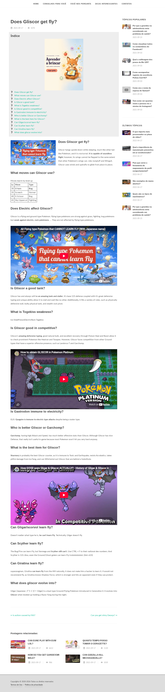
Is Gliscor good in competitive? (28, 109)
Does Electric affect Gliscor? (27, 99)
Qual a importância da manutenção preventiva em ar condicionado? (143, 150)
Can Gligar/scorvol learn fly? (27, 122)
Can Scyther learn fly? (24, 126)
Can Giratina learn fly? (24, 129)
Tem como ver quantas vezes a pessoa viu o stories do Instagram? (143, 103)
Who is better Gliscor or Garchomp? (30, 116)
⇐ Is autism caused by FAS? (23, 615)
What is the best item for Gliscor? (29, 119)
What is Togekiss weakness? (27, 106)
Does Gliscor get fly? (23, 92)
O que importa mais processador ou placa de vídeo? (142, 134)
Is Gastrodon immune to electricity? (30, 112)
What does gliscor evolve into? (28, 132)
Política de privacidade (34, 685)
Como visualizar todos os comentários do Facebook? (142, 46)
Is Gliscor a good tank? (24, 102)
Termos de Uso (16, 685)
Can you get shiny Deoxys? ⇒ (104, 615)
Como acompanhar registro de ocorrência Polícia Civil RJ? (142, 75)
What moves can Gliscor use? (27, 95)
